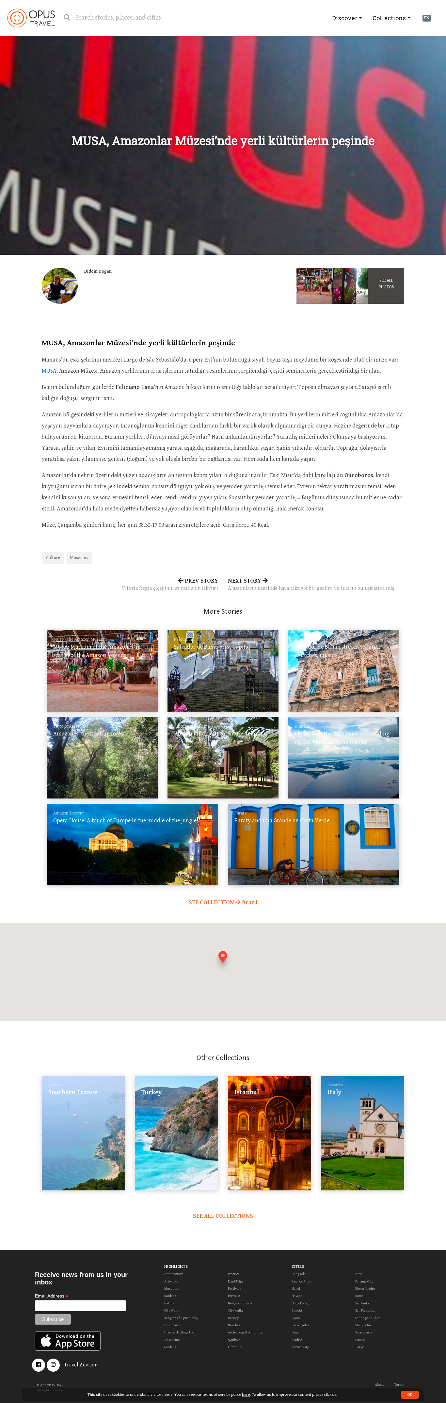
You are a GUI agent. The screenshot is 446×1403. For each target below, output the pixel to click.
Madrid (297, 1340)
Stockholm (363, 1325)
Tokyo (359, 1347)
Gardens (170, 1296)
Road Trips (236, 1281)
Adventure (172, 1340)
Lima (295, 1332)
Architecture (173, 1274)
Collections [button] (389, 18)
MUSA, (50, 370)
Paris (358, 1274)
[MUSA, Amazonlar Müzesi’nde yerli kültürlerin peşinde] (314, 286)
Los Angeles (300, 1325)
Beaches (234, 1325)
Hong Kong (300, 1303)
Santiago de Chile (367, 1318)
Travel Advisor (80, 1365)
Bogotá (297, 1310)
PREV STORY (170, 584)
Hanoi (296, 1288)
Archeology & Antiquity (245, 1332)
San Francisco (365, 1310)
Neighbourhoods (240, 1303)
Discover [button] (345, 18)
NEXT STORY (311, 584)
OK (409, 1394)
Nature (169, 1303)
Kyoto (296, 1318)
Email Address (51, 1296)
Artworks (171, 1281)
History (233, 1318)
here (246, 1394)
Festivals (234, 1288)
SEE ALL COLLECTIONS (223, 1216)
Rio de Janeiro (365, 1288)
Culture (53, 557)
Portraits (234, 1296)
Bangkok (298, 1274)
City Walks (236, 1310)
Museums (79, 557)
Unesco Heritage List (179, 1332)
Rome (359, 1296)
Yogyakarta (363, 1332)
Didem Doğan (98, 271)
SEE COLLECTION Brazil (223, 902)
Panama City (364, 1281)
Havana (297, 1296)
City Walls (171, 1310)
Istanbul (361, 1340)
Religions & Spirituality (181, 1318)
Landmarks (172, 1325)
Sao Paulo (362, 1303)
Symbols (234, 1340)
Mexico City (300, 1347)
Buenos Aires (301, 1281)
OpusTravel (31, 18)
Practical (234, 1274)
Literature (235, 1347)
